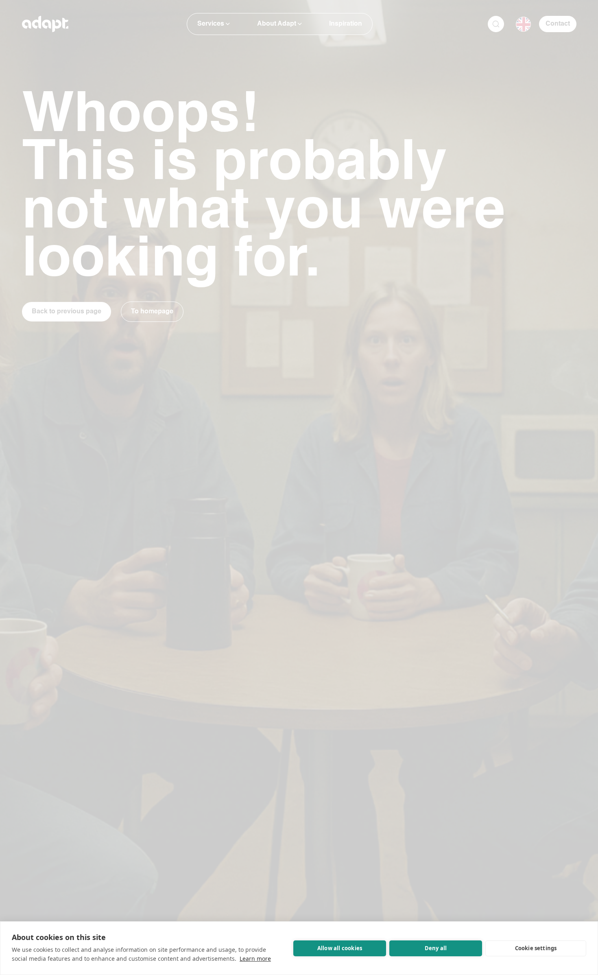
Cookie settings (536, 948)
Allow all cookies (339, 948)
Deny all (436, 948)
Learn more (255, 958)
